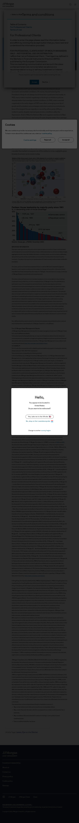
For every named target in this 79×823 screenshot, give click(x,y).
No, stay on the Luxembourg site (38, 421)
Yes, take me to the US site (38, 416)
